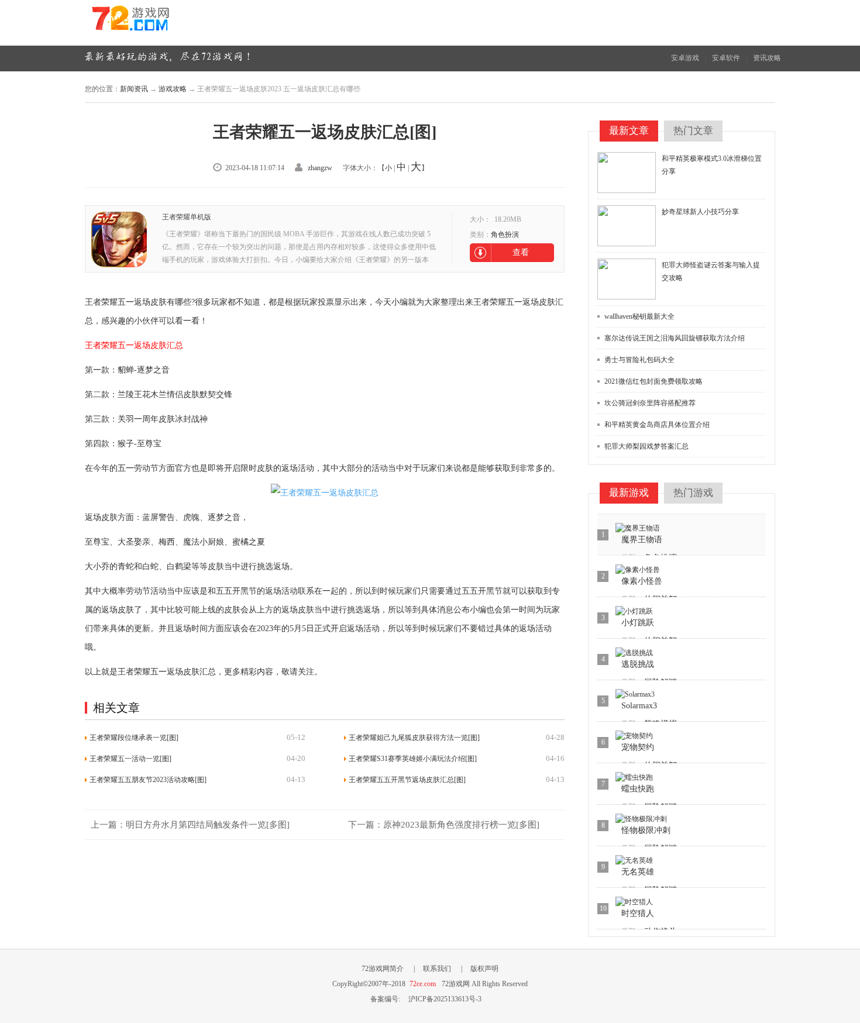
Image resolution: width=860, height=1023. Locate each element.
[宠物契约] (634, 736)
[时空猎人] (634, 902)
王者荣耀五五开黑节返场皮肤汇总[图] (407, 780)
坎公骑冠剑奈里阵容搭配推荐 (650, 403)
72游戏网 (152, 22)
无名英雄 (637, 871)
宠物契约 (637, 747)
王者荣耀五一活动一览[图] (130, 759)
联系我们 (437, 969)
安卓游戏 (685, 58)
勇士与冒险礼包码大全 (639, 360)
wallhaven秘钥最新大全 (639, 316)
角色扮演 (505, 234)
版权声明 (484, 969)
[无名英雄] (634, 860)
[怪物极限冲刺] (641, 819)
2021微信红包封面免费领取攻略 (653, 381)
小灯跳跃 (637, 622)
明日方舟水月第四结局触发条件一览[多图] (208, 824)
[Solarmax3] (635, 694)
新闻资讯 (134, 89)
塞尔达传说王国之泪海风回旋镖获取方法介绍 (674, 338)
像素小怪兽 (641, 581)
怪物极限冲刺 (645, 830)
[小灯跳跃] (634, 611)
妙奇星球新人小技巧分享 (700, 212)
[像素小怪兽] (637, 570)
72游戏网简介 (383, 969)
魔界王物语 (641, 539)
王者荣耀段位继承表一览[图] (134, 737)
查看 (520, 252)
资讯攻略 (767, 58)
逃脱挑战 (637, 664)
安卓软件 (726, 58)
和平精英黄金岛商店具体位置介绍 (657, 425)
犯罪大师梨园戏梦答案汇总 (646, 446)
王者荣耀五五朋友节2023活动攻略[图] (148, 780)
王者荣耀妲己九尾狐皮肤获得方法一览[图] (414, 737)
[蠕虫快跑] (634, 777)
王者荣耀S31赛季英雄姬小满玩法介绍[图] (413, 759)
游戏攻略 (173, 89)
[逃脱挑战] (634, 653)
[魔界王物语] (637, 528)
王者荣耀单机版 (186, 217)
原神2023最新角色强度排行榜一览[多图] (461, 824)
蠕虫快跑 (637, 788)
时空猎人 (637, 913)
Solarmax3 (639, 705)
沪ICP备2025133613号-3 (444, 999)
